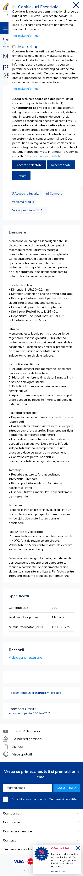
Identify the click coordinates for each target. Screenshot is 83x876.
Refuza (21, 176)
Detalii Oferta (58, 871)
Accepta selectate (29, 165)
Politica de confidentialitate (42, 156)
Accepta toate (61, 165)
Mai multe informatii (25, 35)
